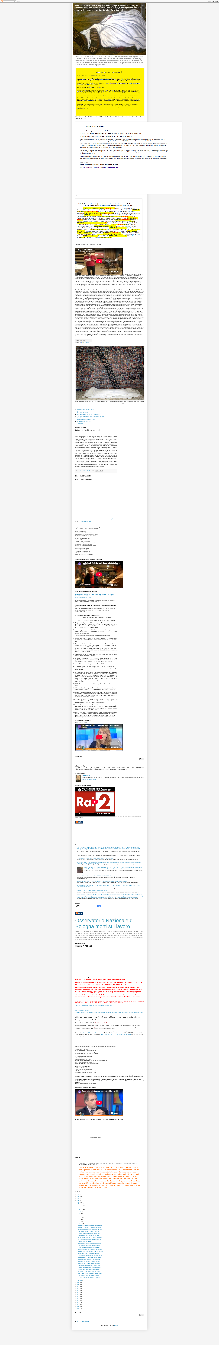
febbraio (80, 1224)
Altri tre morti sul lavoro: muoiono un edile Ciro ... (89, 1235)
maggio (80, 1218)
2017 (78, 1290)
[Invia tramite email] (96, 471)
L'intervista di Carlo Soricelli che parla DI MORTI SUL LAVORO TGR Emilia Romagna (96, 876)
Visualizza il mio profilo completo (89, 779)
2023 (78, 1200)
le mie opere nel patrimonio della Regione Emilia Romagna (90, 416)
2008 (78, 1308)
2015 (78, 1294)
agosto (79, 1212)
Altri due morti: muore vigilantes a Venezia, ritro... (89, 1265)
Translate (87, 342)
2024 (78, 1198)
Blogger (116, 1325)
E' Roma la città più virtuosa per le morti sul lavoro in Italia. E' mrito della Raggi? (95, 858)
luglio (79, 1213)
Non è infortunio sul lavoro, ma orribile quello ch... (89, 1261)
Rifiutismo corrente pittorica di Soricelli (85, 409)
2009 (78, 1306)
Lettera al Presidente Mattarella (85, 1241)
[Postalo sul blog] (97, 471)
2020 (78, 1284)
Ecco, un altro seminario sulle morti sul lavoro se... (89, 1245)
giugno (80, 1216)
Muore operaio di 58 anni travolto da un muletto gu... (90, 1257)
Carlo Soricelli (86, 775)
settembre (80, 1209)
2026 (78, 1194)
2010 (78, 1304)
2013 (78, 1298)
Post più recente (79, 519)
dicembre (80, 1203)
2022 (78, 1202)
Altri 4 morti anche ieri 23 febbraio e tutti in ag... (89, 1231)
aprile (79, 1219)
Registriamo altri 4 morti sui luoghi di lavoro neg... (89, 1263)
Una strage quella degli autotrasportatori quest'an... (90, 1243)
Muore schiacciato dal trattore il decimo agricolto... (89, 1259)
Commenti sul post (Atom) (86, 521)
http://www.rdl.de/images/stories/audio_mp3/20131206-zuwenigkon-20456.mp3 (93, 1005)
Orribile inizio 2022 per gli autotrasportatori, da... (89, 1253)
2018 (78, 1288)
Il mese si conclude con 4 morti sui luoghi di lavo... (89, 1277)
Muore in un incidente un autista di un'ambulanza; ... (90, 1227)
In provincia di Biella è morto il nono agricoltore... (89, 1271)
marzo (79, 1222)
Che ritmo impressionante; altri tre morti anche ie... (89, 1233)
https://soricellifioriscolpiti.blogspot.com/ (86, 419)
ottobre (80, 1208)
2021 (78, 1282)
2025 (78, 1196)
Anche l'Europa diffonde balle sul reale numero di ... (90, 1267)
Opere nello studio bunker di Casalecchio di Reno (88, 411)
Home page (96, 519)
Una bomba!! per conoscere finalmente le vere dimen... (90, 1229)
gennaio (80, 1280)
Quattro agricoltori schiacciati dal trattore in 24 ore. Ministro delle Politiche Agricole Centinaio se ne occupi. (101, 854)
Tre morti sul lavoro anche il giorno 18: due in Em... (89, 1239)
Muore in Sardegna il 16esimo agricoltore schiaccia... (90, 1225)
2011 (78, 1302)
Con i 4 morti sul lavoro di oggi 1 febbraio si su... (89, 1275)
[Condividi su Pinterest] (102, 471)
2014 (78, 1296)
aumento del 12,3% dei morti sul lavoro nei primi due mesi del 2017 (92, 890)
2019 (78, 1286)
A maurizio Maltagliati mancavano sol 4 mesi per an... (90, 1255)
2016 (78, 1292)
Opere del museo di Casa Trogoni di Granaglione (88, 414)
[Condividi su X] (99, 471)
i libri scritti (79, 418)
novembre (80, 1206)
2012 (78, 1300)
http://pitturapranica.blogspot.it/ (84, 421)
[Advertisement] (109, 962)
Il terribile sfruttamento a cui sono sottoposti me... (89, 1247)
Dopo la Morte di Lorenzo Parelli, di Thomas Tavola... (90, 1273)
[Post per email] (93, 470)
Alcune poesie (80, 423)
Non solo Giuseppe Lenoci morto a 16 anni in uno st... (90, 1249)
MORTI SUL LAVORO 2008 (83, 1321)
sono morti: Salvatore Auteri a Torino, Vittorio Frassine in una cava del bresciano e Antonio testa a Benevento (102, 881)
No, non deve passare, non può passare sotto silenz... (90, 1237)
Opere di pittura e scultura (83, 412)
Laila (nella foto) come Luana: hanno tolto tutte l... (89, 1269)
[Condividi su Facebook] (100, 471)
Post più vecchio (113, 519)
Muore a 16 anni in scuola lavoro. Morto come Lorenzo (90, 1251)
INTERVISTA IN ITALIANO (81, 1008)
